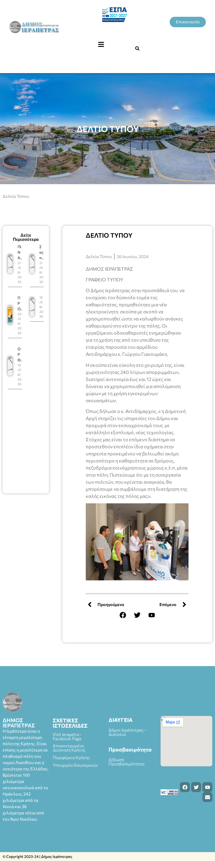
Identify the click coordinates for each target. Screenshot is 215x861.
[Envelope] (207, 797)
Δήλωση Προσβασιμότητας (127, 761)
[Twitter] (137, 615)
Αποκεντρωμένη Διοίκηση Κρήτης (69, 747)
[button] (101, 45)
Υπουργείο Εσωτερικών (75, 764)
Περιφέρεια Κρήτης (71, 757)
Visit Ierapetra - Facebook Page (67, 736)
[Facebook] (122, 615)
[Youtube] (151, 615)
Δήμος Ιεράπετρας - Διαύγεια (127, 732)
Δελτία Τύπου (16, 196)
